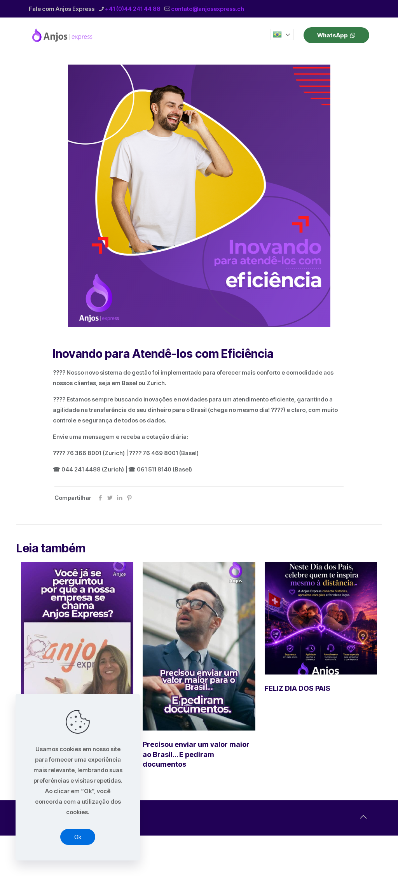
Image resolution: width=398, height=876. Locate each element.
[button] (282, 34)
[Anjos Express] (63, 35)
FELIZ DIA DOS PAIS (297, 688)
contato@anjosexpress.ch (207, 8)
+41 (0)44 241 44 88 (133, 8)
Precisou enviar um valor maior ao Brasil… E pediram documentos (196, 754)
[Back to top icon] (363, 817)
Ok (77, 837)
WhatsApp (332, 35)
